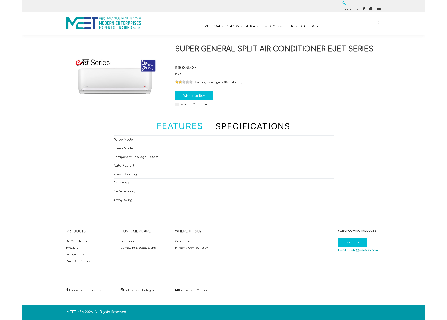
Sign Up (352, 242)
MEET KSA (212, 26)
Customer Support (278, 26)
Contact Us (350, 9)
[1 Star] (177, 82)
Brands (232, 26)
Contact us (182, 241)
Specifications (252, 126)
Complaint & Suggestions (138, 247)
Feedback (127, 241)
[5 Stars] (191, 82)
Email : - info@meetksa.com (358, 250)
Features (180, 126)
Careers (308, 26)
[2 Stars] (180, 82)
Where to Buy (194, 95)
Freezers (72, 247)
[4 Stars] (187, 82)
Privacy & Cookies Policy (191, 247)
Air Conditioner (76, 241)
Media (250, 26)
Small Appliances (78, 261)
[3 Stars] (184, 82)
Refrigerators (75, 254)
